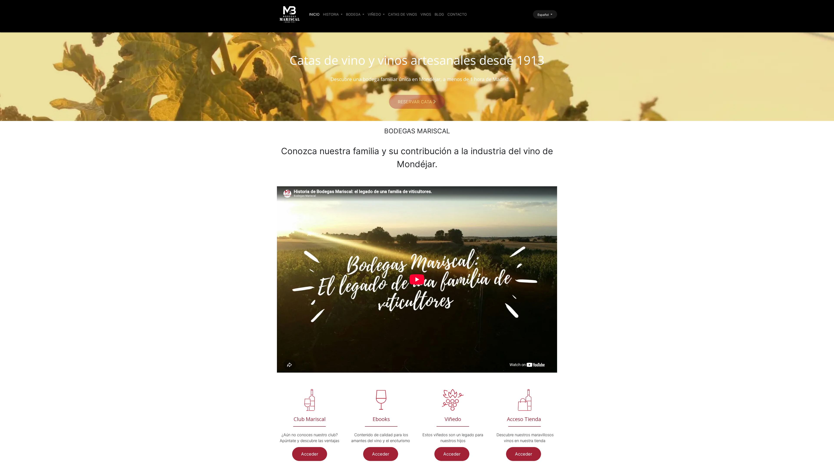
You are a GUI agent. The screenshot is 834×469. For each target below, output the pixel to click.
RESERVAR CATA (415, 101)
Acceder (309, 454)
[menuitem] (314, 14)
